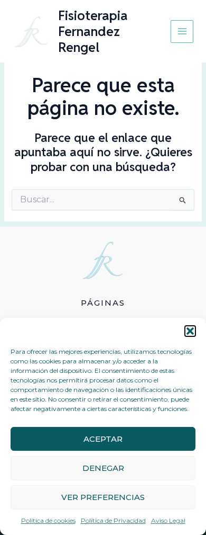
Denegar (103, 468)
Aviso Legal (168, 520)
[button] (190, 331)
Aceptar (103, 439)
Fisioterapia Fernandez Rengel (93, 31)
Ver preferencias (103, 497)
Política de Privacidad (113, 520)
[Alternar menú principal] (182, 31)
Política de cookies (48, 520)
